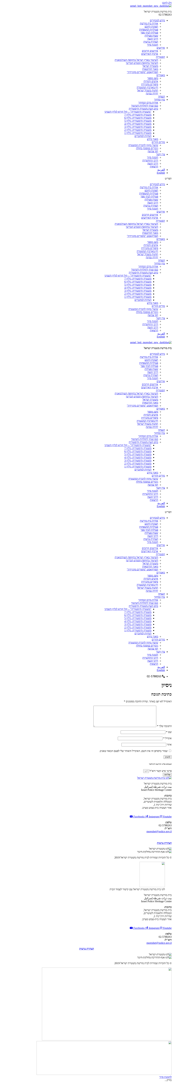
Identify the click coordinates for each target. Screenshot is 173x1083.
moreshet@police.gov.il (159, 831)
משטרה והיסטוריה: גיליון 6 (137, 117)
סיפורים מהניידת (149, 84)
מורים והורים (158, 142)
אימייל (167, 738)
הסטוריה (160, 56)
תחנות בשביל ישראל (147, 90)
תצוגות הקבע (151, 26)
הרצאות (154, 166)
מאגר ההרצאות (150, 69)
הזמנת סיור (152, 44)
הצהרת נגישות (150, 41)
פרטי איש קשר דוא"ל (160, 770)
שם (169, 732)
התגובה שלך (164, 726)
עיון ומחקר (159, 99)
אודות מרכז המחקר (148, 102)
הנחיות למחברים (142, 136)
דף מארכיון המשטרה (147, 87)
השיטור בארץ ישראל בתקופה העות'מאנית (136, 60)
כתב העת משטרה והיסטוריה (143, 108)
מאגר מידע (152, 139)
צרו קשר (160, 154)
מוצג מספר (152, 78)
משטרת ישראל (150, 66)
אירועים (161, 47)
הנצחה (161, 96)
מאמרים (160, 75)
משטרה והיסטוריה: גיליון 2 (137, 130)
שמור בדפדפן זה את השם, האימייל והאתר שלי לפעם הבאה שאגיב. (133, 751)
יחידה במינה (152, 93)
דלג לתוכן (167, 2)
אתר (169, 744)
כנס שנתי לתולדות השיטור (144, 105)
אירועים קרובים (150, 50)
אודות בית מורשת (149, 23)
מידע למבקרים (157, 20)
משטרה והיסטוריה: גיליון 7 (137, 114)
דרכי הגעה (152, 38)
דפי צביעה (153, 151)
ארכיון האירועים (149, 53)
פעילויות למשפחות (148, 29)
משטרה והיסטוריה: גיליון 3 (137, 126)
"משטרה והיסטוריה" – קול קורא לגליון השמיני (127, 111)
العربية (161, 169)
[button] (86, 178)
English (161, 172)
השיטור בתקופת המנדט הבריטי (142, 63)
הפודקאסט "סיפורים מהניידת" (142, 72)
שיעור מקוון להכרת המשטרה (143, 145)
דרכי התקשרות (150, 160)
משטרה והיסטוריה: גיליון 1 (137, 133)
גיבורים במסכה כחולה (147, 148)
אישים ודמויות (151, 81)
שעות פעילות (151, 35)
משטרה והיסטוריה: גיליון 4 (137, 123)
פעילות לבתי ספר (149, 32)
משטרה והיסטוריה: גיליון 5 (137, 120)
